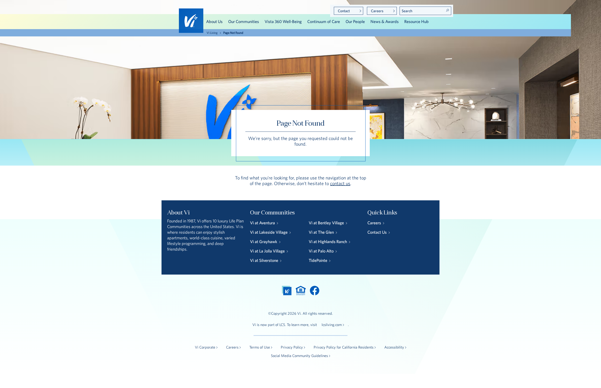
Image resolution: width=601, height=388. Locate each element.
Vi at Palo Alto (321, 251)
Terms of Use (259, 347)
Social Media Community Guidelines (299, 355)
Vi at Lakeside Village (269, 232)
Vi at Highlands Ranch (328, 241)
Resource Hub (416, 21)
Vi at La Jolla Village (267, 251)
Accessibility (394, 347)
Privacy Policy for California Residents (344, 347)
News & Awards (384, 21)
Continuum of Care (323, 21)
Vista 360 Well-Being (283, 21)
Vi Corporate (205, 347)
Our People (355, 21)
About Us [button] (214, 21)
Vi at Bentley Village (326, 222)
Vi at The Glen (321, 232)
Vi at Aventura (262, 222)
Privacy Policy (292, 347)
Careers (377, 10)
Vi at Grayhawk (263, 241)
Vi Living (212, 33)
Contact (344, 10)
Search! (447, 10)
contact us (340, 183)
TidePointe (318, 260)
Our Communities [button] (243, 21)
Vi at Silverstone (264, 260)
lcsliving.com (332, 324)
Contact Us (377, 232)
